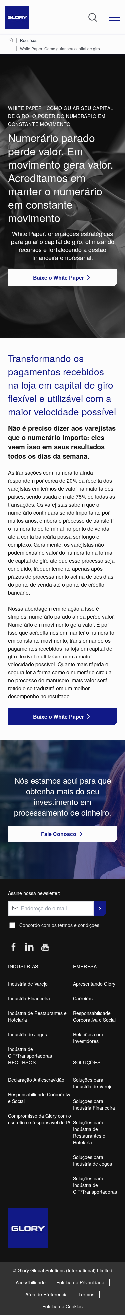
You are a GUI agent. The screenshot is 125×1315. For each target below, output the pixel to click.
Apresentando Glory (94, 983)
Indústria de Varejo (28, 983)
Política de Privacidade (80, 1282)
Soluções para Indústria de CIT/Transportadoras (95, 1185)
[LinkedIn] (29, 947)
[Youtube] (45, 947)
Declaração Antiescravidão (36, 1079)
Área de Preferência (46, 1294)
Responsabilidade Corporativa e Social (94, 1016)
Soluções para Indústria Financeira (94, 1104)
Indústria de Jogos (27, 1034)
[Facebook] (13, 947)
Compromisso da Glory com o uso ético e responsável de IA (39, 1119)
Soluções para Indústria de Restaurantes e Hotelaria (89, 1132)
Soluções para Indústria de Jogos (92, 1160)
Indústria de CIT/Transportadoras (30, 1052)
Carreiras (83, 998)
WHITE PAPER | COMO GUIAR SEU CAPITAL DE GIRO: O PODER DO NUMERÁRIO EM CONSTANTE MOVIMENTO (60, 116)
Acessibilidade (31, 1282)
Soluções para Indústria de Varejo (93, 1083)
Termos (86, 1294)
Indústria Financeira (29, 998)
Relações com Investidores (88, 1037)
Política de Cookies (62, 1306)
